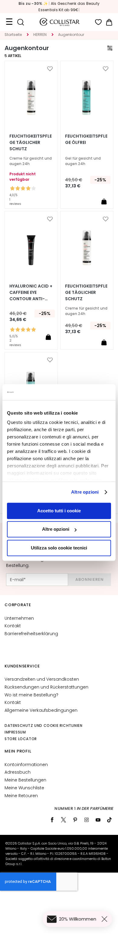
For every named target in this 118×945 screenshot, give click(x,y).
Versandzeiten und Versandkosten (42, 679)
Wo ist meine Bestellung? (31, 695)
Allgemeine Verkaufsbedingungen (41, 710)
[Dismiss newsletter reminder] (105, 919)
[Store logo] (60, 22)
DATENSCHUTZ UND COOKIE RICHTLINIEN (43, 725)
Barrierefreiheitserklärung (31, 634)
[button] (49, 68)
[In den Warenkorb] (104, 201)
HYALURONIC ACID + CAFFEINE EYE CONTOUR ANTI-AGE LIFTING (30, 292)
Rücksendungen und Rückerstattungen (46, 687)
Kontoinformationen (26, 765)
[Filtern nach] (109, 48)
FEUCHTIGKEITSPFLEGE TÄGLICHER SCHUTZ (30, 142)
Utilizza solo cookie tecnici (59, 547)
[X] (63, 820)
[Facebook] (52, 820)
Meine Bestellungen (25, 780)
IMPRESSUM (15, 732)
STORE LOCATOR (21, 738)
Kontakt (13, 626)
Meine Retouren (21, 796)
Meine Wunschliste (24, 788)
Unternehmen (19, 618)
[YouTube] (98, 820)
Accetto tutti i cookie (59, 510)
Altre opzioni (85, 492)
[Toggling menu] (9, 22)
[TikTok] (109, 820)
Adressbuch (18, 772)
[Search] (20, 22)
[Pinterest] (75, 820)
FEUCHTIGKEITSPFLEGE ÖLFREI (86, 139)
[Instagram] (86, 820)
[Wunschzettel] (98, 22)
